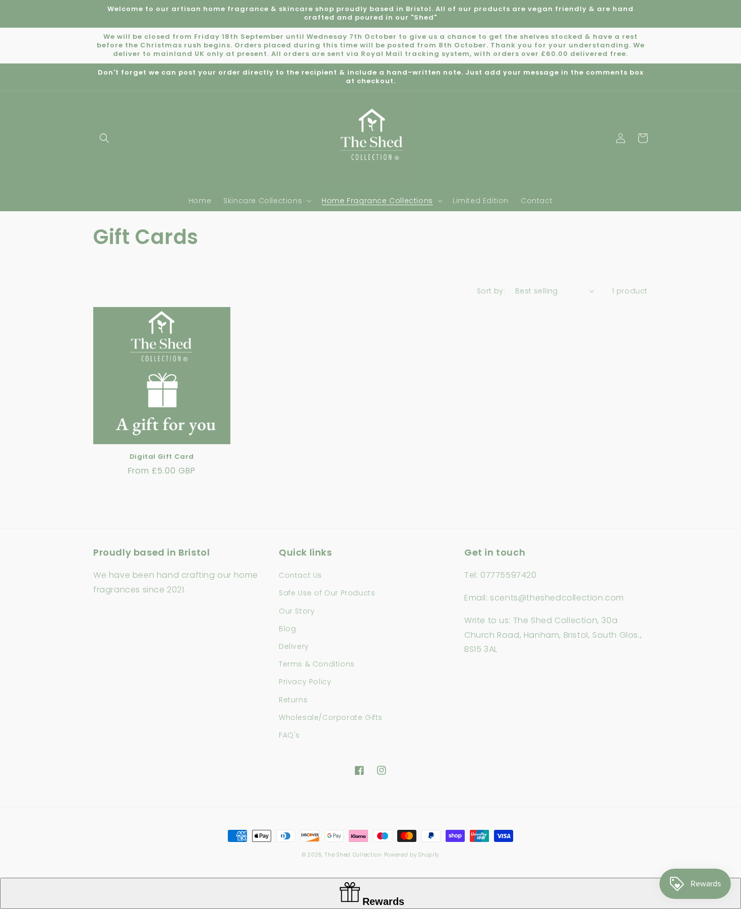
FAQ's (289, 735)
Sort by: (491, 291)
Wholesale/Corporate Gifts (331, 717)
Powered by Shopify (412, 855)
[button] (104, 138)
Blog (287, 629)
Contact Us (300, 575)
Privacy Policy (305, 682)
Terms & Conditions (317, 664)
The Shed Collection (353, 855)
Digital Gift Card (162, 457)
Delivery (294, 646)
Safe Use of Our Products (327, 593)
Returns (293, 700)
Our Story (297, 611)
